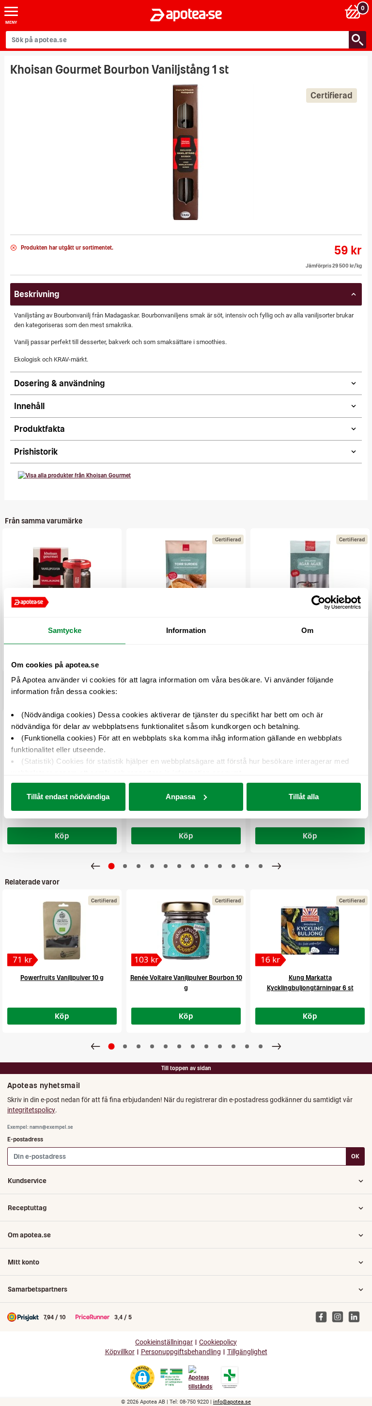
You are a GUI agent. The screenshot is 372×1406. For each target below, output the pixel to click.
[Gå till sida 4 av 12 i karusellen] (152, 866)
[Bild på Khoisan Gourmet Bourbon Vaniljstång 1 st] (186, 152)
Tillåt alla (304, 796)
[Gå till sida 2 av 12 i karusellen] (125, 866)
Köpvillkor (120, 1352)
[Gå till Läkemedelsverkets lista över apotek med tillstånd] (229, 1377)
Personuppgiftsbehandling (181, 1352)
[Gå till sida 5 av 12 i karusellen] (165, 866)
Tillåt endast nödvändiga (68, 796)
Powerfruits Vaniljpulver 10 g (62, 978)
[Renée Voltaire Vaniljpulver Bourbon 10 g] (186, 930)
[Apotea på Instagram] (340, 1316)
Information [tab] (186, 630)
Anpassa (180, 796)
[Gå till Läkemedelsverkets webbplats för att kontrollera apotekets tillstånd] (171, 1377)
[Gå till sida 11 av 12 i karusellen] (247, 866)
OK (355, 1156)
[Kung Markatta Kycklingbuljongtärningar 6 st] (310, 930)
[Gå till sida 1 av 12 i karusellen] (111, 865)
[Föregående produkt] (95, 866)
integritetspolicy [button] (31, 1110)
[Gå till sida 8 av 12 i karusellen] (206, 866)
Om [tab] (307, 630)
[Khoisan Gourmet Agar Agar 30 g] (310, 569)
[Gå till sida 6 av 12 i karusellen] (179, 866)
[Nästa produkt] (276, 866)
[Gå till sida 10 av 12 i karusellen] (233, 866)
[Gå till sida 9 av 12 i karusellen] (220, 866)
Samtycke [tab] (64, 630)
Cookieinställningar (164, 1342)
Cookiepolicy (218, 1342)
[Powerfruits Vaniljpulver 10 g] (62, 930)
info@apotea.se (232, 1402)
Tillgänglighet (247, 1352)
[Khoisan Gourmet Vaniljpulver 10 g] (62, 569)
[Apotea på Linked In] (356, 1316)
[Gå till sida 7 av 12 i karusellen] (193, 866)
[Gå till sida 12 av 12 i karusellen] (260, 866)
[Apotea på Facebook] (323, 1316)
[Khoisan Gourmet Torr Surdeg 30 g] (186, 569)
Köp (62, 835)
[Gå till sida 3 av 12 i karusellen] (138, 866)
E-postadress (25, 1139)
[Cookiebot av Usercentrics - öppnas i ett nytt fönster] (318, 602)
